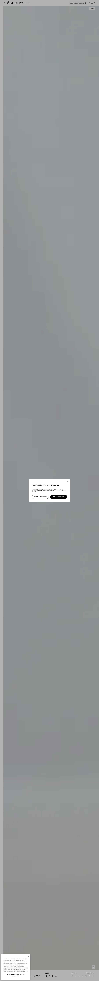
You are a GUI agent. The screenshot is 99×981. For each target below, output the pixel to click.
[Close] (28, 956)
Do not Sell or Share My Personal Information (16, 975)
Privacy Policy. (24, 971)
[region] (15, 967)
